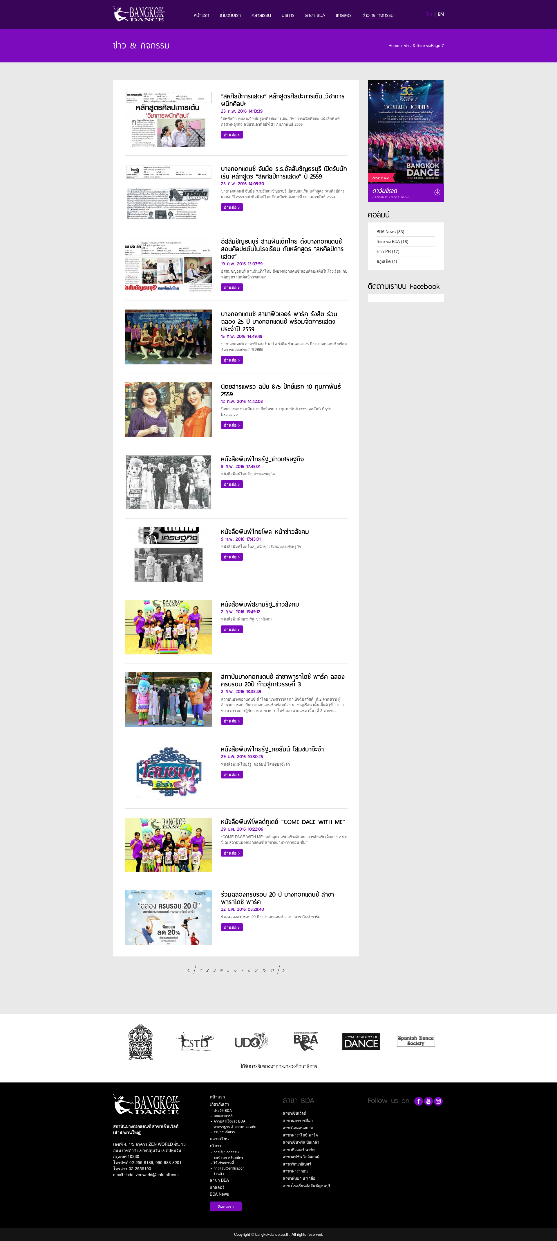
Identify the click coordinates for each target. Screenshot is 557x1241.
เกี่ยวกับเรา (230, 14)
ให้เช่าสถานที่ (224, 1162)
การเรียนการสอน (226, 1151)
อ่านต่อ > (232, 134)
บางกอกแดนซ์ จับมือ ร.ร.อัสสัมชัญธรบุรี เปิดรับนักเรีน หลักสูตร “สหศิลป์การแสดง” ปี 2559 (284, 171)
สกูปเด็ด (384, 261)
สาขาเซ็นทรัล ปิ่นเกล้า (301, 1142)
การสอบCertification (229, 1168)
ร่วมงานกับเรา (224, 1131)
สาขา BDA (315, 14)
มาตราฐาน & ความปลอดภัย (235, 1126)
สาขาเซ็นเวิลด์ (294, 1113)
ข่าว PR (384, 251)
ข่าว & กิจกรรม (378, 14)
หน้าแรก (201, 14)
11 (272, 969)
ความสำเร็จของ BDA (229, 1120)
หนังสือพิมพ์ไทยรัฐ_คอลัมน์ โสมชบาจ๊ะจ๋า (272, 748)
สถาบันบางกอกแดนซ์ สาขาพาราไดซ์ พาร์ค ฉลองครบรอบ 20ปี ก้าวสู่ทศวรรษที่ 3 (283, 679)
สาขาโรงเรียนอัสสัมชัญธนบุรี (306, 1185)
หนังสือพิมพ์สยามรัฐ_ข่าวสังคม (260, 603)
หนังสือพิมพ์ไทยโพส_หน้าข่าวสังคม (265, 531)
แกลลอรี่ (344, 14)
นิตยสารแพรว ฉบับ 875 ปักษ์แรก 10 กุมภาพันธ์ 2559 (281, 389)
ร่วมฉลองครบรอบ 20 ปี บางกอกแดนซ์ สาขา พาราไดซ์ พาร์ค (277, 897)
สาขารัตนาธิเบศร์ (297, 1164)
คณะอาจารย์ (223, 1115)
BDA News (386, 231)
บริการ (288, 14)
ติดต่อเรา (226, 1206)
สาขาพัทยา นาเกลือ (299, 1178)
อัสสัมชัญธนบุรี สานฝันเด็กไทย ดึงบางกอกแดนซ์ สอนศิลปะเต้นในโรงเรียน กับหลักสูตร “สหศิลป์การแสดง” (282, 248)
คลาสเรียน (261, 14)
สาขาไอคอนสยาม (298, 1127)
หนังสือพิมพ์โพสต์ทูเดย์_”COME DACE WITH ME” (283, 821)
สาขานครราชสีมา (298, 1120)
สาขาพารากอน (295, 1171)
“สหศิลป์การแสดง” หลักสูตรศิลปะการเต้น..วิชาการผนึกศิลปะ (283, 99)
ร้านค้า (219, 1173)
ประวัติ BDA (223, 1110)
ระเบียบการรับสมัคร (228, 1157)
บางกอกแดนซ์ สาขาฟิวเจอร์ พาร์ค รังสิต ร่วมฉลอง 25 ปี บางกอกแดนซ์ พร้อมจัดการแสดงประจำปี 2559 (279, 321)
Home (393, 45)
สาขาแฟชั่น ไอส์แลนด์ (301, 1156)
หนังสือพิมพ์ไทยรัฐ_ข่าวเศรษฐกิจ (262, 458)
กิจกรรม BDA (388, 241)
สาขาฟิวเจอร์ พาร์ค (299, 1149)
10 (264, 969)
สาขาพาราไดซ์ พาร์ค (300, 1135)
